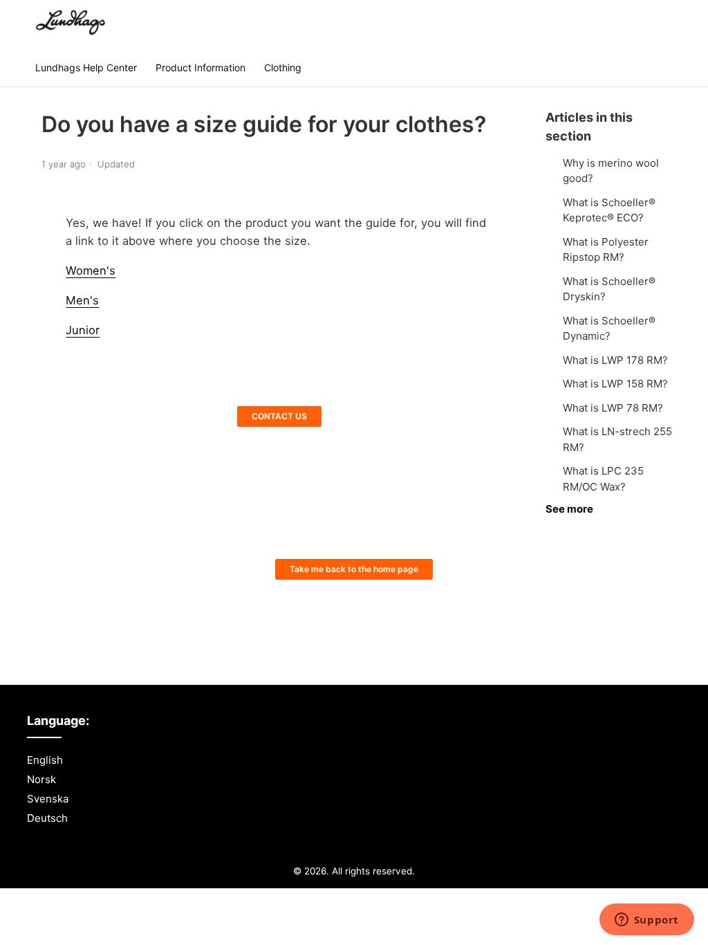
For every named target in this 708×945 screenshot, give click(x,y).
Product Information (200, 67)
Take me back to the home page (354, 569)
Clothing (282, 67)
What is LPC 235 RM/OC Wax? (603, 478)
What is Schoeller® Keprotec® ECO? (609, 210)
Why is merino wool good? (611, 170)
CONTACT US (279, 416)
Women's (90, 270)
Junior (83, 330)
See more (569, 508)
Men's (82, 300)
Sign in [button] (650, 24)
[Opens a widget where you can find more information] (646, 920)
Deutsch (47, 818)
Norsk (41, 779)
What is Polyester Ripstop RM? (606, 249)
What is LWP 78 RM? (613, 407)
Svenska (47, 798)
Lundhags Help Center (86, 67)
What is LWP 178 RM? (615, 360)
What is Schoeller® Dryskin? (609, 289)
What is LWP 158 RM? (615, 383)
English (45, 760)
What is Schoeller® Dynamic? (609, 328)
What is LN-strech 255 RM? (617, 439)
